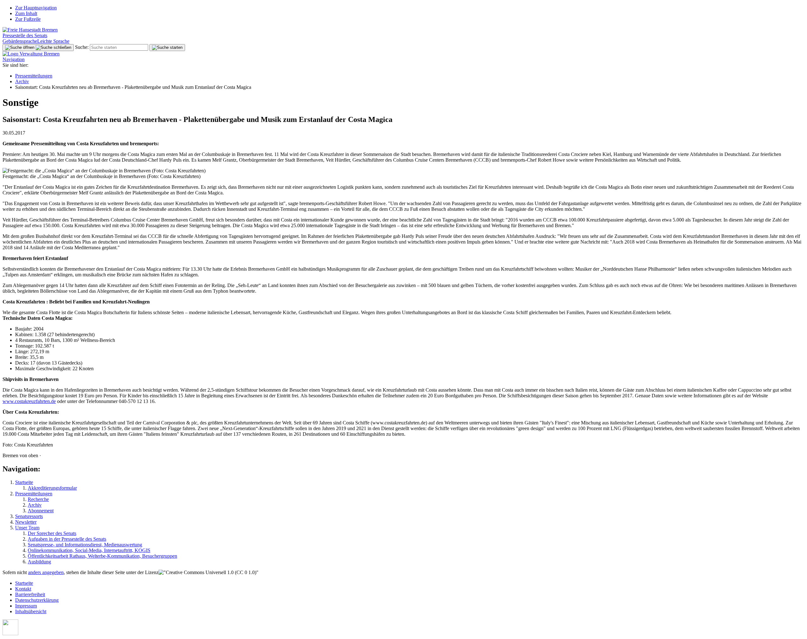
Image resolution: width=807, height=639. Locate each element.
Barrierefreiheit (30, 594)
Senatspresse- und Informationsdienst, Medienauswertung (85, 544)
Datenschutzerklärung (37, 600)
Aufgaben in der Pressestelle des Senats (67, 539)
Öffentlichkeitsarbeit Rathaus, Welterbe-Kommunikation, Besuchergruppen (102, 556)
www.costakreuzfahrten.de (29, 401)
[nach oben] (10, 633)
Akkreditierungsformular (52, 488)
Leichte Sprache (53, 41)
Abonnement (41, 510)
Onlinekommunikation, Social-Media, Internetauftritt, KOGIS (89, 550)
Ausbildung (39, 561)
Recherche (38, 499)
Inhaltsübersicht (30, 611)
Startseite (24, 482)
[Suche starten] (167, 47)
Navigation (14, 59)
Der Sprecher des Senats (52, 533)
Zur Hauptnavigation (36, 7)
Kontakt (23, 588)
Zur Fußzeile (28, 19)
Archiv (22, 81)
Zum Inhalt (26, 13)
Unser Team (27, 527)
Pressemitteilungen (33, 75)
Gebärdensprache (20, 41)
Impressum (26, 605)
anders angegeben (46, 572)
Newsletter (26, 522)
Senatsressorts (29, 516)
